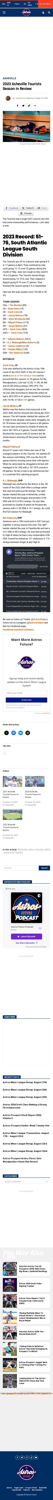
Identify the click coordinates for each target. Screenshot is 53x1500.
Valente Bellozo (16, 339)
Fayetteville (16, 1490)
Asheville (22, 850)
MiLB (47, 850)
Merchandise (37, 1490)
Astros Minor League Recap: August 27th (25, 1082)
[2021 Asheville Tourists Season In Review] (12, 781)
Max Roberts (29, 342)
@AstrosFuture (39, 619)
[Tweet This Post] (23, 105)
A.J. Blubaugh (14, 342)
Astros (9, 1488)
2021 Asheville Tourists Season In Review (11, 794)
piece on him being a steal (24, 375)
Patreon (26, 1490)
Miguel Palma (15, 322)
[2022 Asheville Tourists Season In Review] (12, 814)
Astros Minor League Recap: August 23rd (25, 1143)
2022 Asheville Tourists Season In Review (11, 827)
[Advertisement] (26, 47)
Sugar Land (18, 1488)
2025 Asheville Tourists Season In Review (33, 794)
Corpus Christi (31, 1488)
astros (31, 850)
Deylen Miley (15, 349)
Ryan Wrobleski (17, 319)
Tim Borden (15, 305)
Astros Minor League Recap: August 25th (25, 1097)
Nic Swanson (16, 352)
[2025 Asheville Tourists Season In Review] (35, 781)
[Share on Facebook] (17, 105)
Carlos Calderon (17, 346)
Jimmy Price (20, 98)
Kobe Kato (13, 308)
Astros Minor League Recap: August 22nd (25, 1151)
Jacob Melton (15, 315)
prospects (9, 852)
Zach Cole (13, 312)
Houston (39, 850)
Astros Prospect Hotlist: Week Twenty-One (26, 1125)
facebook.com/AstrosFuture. (18, 629)
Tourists (19, 852)
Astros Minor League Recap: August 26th (25, 1089)
